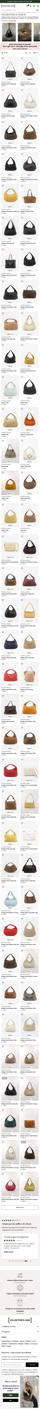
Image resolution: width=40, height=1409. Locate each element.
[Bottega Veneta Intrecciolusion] (10, 260)
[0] (27, 6)
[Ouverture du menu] (38, 6)
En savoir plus (12, 20)
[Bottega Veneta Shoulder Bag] (10, 68)
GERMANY (4, 1343)
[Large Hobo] (30, 515)
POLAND (8, 1346)
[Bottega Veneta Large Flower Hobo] (30, 897)
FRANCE (27, 1343)
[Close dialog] (37, 1377)
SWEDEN (21, 1341)
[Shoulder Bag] (10, 451)
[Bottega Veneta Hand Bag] (10, 100)
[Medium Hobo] (10, 387)
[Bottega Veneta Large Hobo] (10, 323)
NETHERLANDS (13, 1343)
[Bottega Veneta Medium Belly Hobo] (10, 196)
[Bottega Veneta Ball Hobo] (10, 228)
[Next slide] (30, 1261)
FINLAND (20, 1343)
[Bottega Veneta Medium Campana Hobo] (30, 100)
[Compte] (30, 6)
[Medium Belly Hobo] (30, 483)
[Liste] (29, 52)
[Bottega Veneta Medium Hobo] (10, 132)
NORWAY (28, 1341)
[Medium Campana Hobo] (30, 419)
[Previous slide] (10, 1261)
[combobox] (20, 10)
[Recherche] (37, 10)
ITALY (33, 1341)
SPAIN (3, 1346)
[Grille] (26, 52)
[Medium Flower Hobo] (30, 451)
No (11, 1400)
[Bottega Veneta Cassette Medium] (10, 546)
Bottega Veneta (6, 82)
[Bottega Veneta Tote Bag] (30, 674)
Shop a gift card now (20, 49)
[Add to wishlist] (3, 58)
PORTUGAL (34, 1343)
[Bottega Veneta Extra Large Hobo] (10, 1088)
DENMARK (15, 1341)
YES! (10, 1395)
